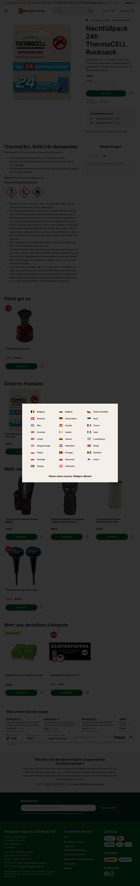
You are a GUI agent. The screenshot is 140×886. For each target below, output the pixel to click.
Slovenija (41, 459)
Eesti (95, 418)
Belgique (41, 412)
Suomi (96, 459)
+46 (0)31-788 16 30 (63, 3)
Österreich (70, 466)
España (68, 425)
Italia (95, 432)
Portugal (69, 452)
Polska (40, 452)
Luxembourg (99, 439)
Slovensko (70, 459)
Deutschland (71, 418)
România (97, 452)
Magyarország (43, 446)
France (96, 425)
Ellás (39, 425)
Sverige (40, 466)
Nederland (70, 446)
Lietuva (68, 439)
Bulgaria (68, 412)
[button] (6, 11)
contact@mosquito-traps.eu (92, 3)
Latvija (40, 439)
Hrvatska (41, 432)
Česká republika (100, 412)
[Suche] (90, 11)
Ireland (68, 432)
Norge (96, 446)
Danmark (41, 418)
